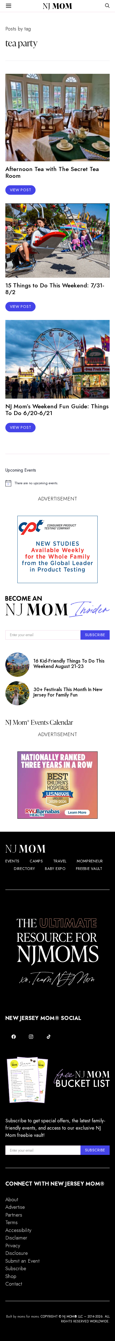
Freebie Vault (89, 868)
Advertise (15, 1207)
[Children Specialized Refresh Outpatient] (57, 785)
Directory (24, 868)
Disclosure (16, 1253)
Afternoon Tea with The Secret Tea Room (52, 172)
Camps (36, 861)
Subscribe (15, 1268)
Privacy (12, 1245)
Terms (11, 1222)
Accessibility (18, 1230)
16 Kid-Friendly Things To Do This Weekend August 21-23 (69, 663)
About (11, 1199)
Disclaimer (16, 1237)
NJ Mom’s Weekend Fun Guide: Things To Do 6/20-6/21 (57, 409)
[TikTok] (48, 1036)
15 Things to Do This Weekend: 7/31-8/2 (54, 288)
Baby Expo (55, 868)
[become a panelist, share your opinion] (57, 549)
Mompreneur (90, 861)
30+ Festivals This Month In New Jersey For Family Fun (67, 692)
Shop (10, 1276)
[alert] (57, 483)
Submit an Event (22, 1261)
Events (12, 861)
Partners (13, 1214)
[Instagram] (31, 1036)
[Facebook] (13, 1036)
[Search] (107, 6)
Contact (13, 1283)
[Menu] (8, 5)
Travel (60, 861)
